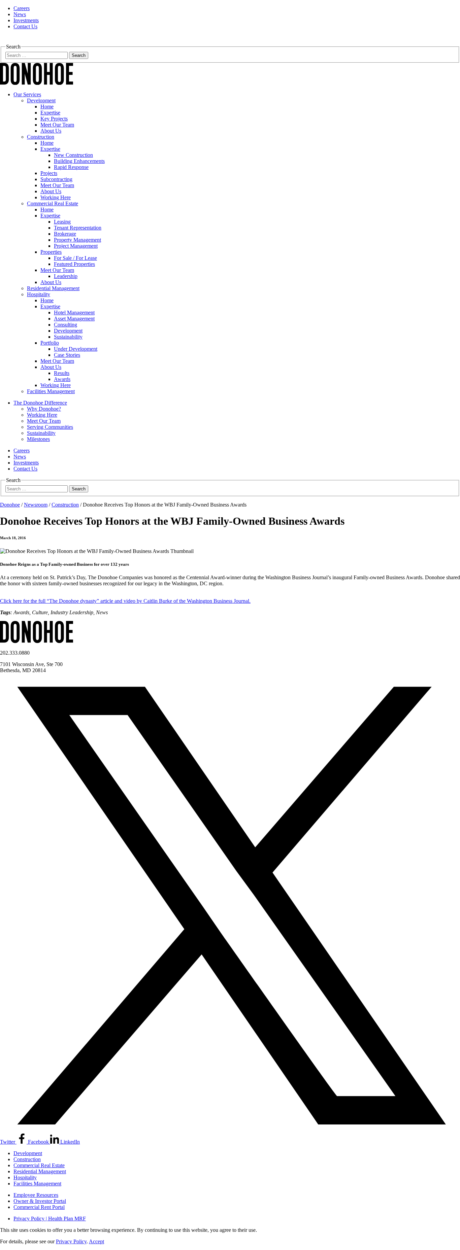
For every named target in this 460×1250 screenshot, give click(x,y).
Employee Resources (35, 1195)
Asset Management (74, 318)
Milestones (38, 439)
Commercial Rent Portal (39, 1207)
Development (41, 100)
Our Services (27, 94)
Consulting (65, 324)
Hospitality (38, 294)
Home (47, 106)
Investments (26, 20)
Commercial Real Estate (52, 203)
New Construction (73, 155)
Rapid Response (71, 167)
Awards (62, 379)
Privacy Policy (71, 1241)
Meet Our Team (57, 125)
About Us (50, 131)
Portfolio (49, 343)
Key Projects (54, 118)
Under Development (75, 349)
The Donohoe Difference (40, 403)
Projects (48, 173)
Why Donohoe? (44, 409)
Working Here (55, 197)
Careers (21, 8)
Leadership (65, 276)
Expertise (50, 112)
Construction (40, 137)
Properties (51, 252)
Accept (96, 1241)
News (19, 14)
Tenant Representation (77, 228)
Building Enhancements (79, 161)
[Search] (3, 40)
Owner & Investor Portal (39, 1201)
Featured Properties (74, 264)
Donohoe (10, 505)
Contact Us (25, 26)
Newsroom (35, 505)
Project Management (76, 246)
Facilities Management (51, 391)
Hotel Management (74, 312)
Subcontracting (56, 179)
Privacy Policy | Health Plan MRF (49, 1218)
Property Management (77, 240)
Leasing (62, 221)
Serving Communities (50, 427)
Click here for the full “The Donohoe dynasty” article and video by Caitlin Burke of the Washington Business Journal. (125, 601)
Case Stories (67, 355)
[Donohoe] (36, 83)
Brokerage (65, 234)
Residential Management (53, 288)
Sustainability (68, 337)
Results (61, 373)
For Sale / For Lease (75, 258)
